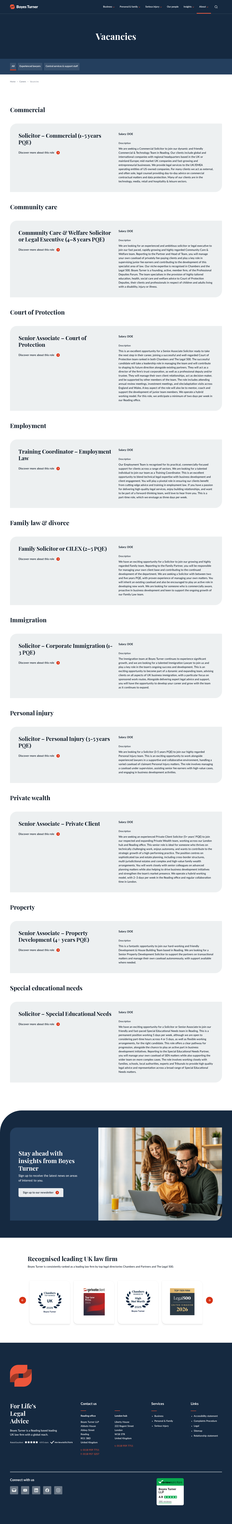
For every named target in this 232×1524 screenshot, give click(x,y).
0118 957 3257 (91, 1454)
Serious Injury (161, 1426)
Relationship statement (206, 1436)
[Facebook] (47, 1490)
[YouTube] (25, 1490)
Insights (188, 7)
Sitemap (198, 1431)
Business (107, 7)
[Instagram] (58, 1490)
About (202, 7)
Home (12, 82)
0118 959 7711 (91, 1450)
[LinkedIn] (36, 1490)
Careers (22, 82)
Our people (173, 7)
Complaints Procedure (205, 1421)
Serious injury (152, 7)
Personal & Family (163, 1421)
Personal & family (129, 7)
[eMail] (14, 1490)
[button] (216, 7)
